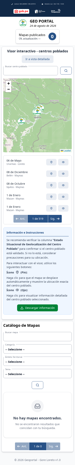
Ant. (22, 218)
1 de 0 (38, 446)
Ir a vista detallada (38, 59)
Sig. (52, 218)
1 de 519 (37, 218)
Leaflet (67, 150)
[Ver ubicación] (51, 162)
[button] (21, 121)
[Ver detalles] (63, 162)
